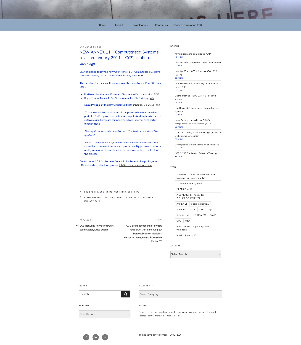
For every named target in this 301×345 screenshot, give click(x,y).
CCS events (91, 192)
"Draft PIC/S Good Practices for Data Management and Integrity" (196, 176)
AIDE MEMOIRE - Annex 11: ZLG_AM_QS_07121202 (190, 196)
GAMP (213, 215)
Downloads (139, 25)
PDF (140, 75)
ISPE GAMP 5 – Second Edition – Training (196, 153)
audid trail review (200, 203)
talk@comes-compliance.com (135, 165)
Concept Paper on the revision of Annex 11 (197, 144)
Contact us (161, 25)
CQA (210, 209)
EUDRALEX (135, 197)
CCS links (120, 192)
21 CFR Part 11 (184, 189)
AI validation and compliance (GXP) (193, 53)
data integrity (183, 215)
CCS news (134, 192)
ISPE (179, 220)
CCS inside (106, 192)
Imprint (119, 25)
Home (102, 25)
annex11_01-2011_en (145, 104)
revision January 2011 (188, 235)
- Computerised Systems (99, 197)
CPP (201, 209)
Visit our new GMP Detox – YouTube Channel (198, 62)
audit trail (181, 209)
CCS (99, 47)
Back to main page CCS (188, 25)
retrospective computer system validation (193, 228)
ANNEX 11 (122, 197)
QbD (187, 220)
